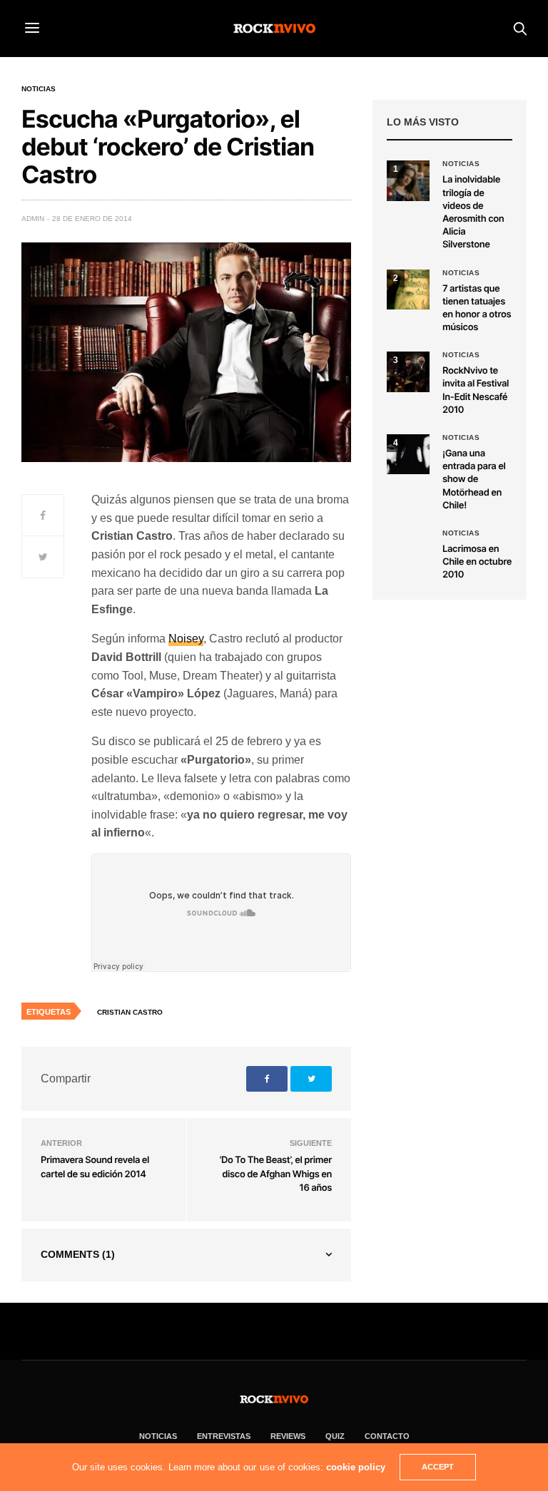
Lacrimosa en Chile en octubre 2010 (477, 561)
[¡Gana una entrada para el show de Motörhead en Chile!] (408, 454)
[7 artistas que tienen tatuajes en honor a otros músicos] (408, 289)
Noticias (38, 89)
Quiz (335, 1436)
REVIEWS (287, 1436)
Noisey (185, 638)
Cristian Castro (130, 1012)
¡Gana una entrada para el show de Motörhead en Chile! (474, 479)
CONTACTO (387, 1436)
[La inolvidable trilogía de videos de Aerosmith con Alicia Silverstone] (408, 180)
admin (32, 218)
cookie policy (355, 1467)
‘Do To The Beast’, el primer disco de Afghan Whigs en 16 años (275, 1174)
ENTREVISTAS (223, 1436)
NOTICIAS (158, 1436)
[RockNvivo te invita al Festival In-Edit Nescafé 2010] (408, 371)
